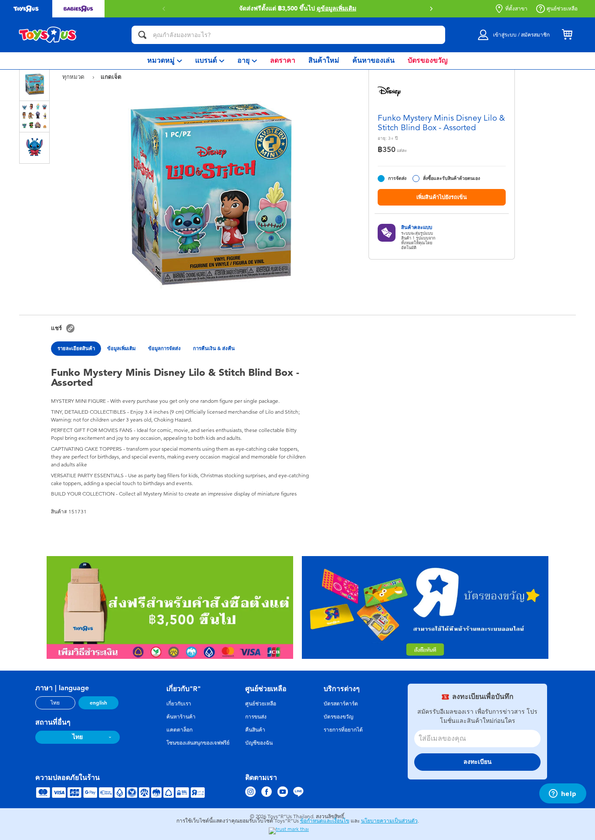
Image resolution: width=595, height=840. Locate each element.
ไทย (55, 703)
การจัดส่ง (397, 178)
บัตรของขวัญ (338, 717)
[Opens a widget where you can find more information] (562, 794)
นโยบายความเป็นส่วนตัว (389, 821)
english (98, 703)
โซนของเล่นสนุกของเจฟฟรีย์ (198, 743)
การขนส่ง (256, 717)
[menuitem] (165, 60)
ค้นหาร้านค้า (181, 717)
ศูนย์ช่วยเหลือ (562, 9)
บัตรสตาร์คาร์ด (341, 704)
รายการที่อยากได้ (343, 730)
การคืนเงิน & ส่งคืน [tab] (214, 348)
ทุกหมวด (74, 77)
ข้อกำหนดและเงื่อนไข (324, 821)
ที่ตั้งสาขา (516, 9)
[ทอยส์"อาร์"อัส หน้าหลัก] (47, 35)
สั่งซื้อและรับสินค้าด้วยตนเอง (451, 178)
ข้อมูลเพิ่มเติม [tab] (121, 348)
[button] (431, 8)
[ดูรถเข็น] (567, 34)
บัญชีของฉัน (259, 743)
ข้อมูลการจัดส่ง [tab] (164, 348)
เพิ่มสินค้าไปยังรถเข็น (441, 197)
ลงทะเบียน (477, 762)
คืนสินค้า (255, 730)
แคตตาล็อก (179, 730)
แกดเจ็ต (111, 76)
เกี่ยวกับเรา (178, 704)
